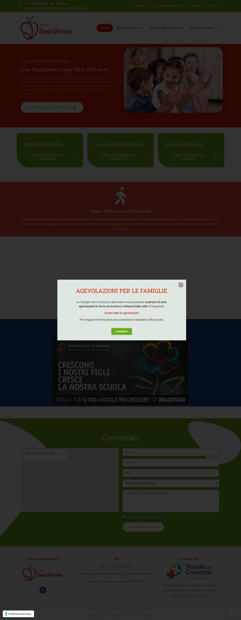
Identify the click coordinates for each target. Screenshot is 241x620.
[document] (120, 310)
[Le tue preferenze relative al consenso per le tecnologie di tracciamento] (18, 613)
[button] (181, 285)
